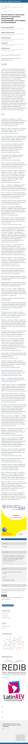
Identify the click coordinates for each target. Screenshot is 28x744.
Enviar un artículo (8, 605)
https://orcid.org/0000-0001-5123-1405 (7, 40)
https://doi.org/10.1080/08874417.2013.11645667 (11, 336)
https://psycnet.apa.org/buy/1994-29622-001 (10, 197)
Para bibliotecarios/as (6, 617)
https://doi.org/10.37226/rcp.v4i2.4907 (9, 358)
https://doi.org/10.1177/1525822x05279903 (10, 273)
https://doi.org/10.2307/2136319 (10, 381)
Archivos (7, 5)
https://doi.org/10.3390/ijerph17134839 (9, 242)
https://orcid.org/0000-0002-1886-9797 (7, 35)
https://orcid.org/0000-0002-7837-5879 (7, 50)
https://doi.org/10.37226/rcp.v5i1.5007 (9, 125)
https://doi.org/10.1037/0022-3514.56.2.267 (17, 190)
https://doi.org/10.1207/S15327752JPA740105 (16, 390)
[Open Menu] (1, 1)
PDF (4, 539)
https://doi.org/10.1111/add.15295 (8, 295)
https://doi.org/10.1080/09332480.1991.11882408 (11, 461)
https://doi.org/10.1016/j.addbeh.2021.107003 (11, 350)
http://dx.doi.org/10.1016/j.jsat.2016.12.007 (10, 152)
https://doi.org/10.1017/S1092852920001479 (10, 367)
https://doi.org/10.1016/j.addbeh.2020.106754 (15, 479)
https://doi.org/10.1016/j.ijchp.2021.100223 (13, 413)
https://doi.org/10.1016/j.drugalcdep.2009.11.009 (11, 435)
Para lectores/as (5, 613)
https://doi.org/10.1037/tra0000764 (8, 490)
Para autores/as (5, 615)
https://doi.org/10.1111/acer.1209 (8, 425)
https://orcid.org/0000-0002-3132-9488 (7, 45)
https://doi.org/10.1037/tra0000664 (8, 401)
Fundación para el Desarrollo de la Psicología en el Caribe (12, 724)
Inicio (2, 5)
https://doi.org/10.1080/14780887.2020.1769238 (11, 167)
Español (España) (6, 626)
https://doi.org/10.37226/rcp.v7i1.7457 (12, 55)
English (3, 628)
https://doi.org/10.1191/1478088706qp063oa (10, 160)
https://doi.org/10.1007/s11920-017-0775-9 (10, 133)
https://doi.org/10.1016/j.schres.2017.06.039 (10, 182)
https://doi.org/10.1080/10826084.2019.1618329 (11, 455)
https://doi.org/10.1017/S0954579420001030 (12, 446)
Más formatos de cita (8, 563)
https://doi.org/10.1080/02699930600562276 (12, 141)
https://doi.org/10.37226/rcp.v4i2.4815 (11, 317)
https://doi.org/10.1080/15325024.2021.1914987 (11, 224)
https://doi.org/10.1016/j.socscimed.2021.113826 (15, 254)
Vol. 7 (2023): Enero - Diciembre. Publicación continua (12, 8)
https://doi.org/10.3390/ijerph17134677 (9, 215)
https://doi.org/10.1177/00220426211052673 (10, 265)
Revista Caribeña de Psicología (12, 1)
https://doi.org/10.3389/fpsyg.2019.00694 (10, 469)
